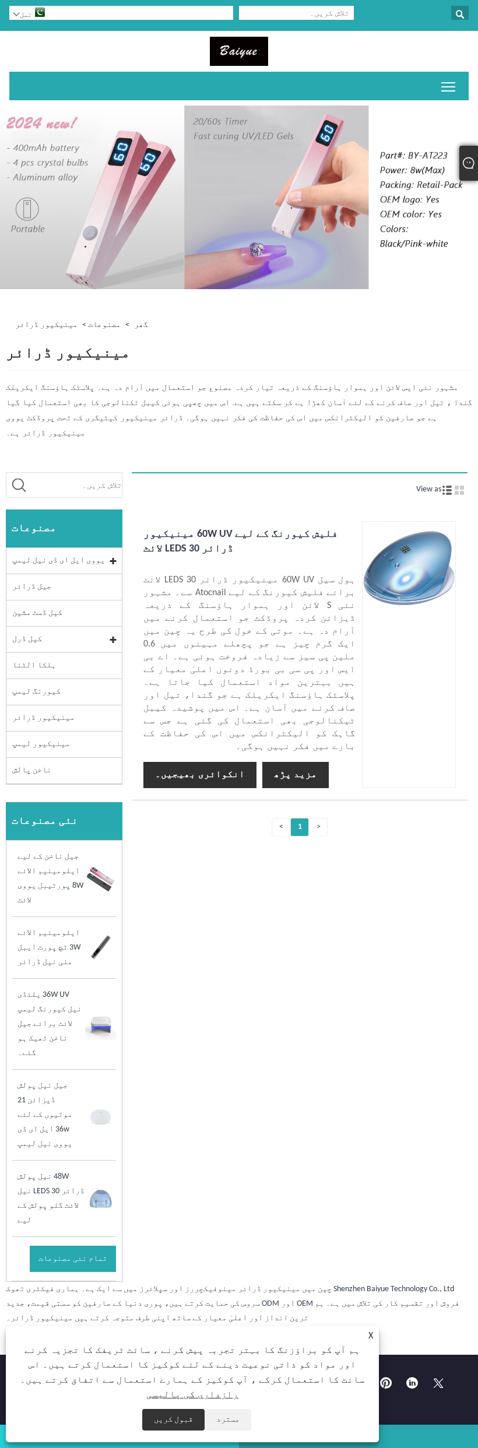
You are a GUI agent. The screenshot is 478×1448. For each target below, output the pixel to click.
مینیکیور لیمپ (41, 744)
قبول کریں (173, 1419)
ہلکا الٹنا (34, 665)
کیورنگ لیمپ (36, 691)
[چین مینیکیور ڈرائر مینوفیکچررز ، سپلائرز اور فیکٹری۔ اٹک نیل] (239, 51)
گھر (141, 325)
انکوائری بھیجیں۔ (200, 774)
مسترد (228, 1419)
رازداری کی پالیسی (192, 1395)
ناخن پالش (31, 770)
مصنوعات (104, 325)
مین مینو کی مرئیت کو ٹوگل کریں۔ (448, 86)
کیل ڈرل (27, 639)
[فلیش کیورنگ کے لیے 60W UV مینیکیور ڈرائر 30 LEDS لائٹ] (409, 612)
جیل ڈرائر (31, 586)
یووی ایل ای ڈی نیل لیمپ (58, 560)
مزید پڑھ (295, 774)
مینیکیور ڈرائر (46, 325)
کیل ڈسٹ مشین (37, 613)
